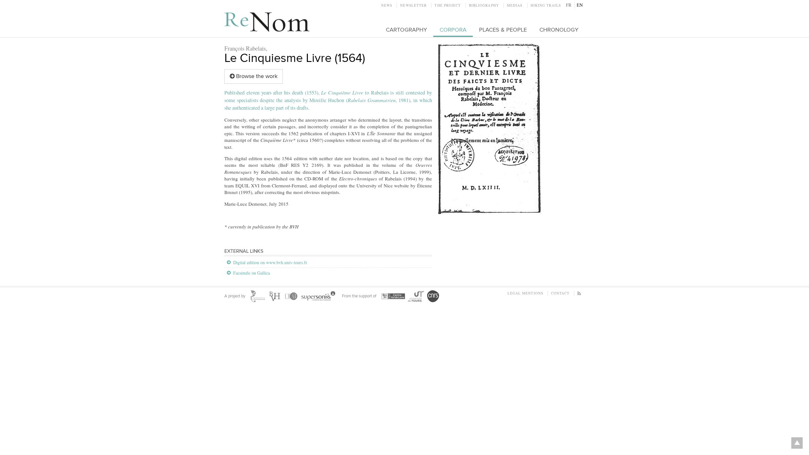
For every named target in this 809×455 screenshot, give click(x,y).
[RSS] (579, 293)
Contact (560, 293)
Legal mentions (525, 293)
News (386, 5)
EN (580, 5)
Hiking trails (546, 5)
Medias (515, 5)
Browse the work (255, 76)
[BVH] (490, 129)
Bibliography (484, 5)
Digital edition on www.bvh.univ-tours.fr (270, 262)
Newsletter (413, 5)
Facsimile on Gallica (251, 273)
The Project (448, 5)
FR (568, 5)
